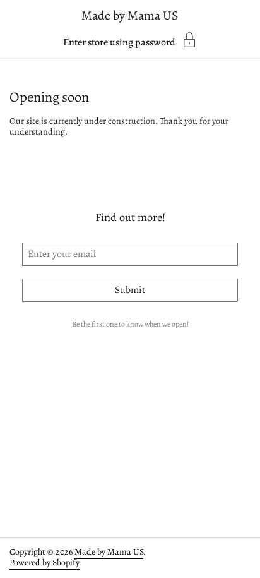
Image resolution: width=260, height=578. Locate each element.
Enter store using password (119, 41)
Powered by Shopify (44, 563)
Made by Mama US (130, 15)
